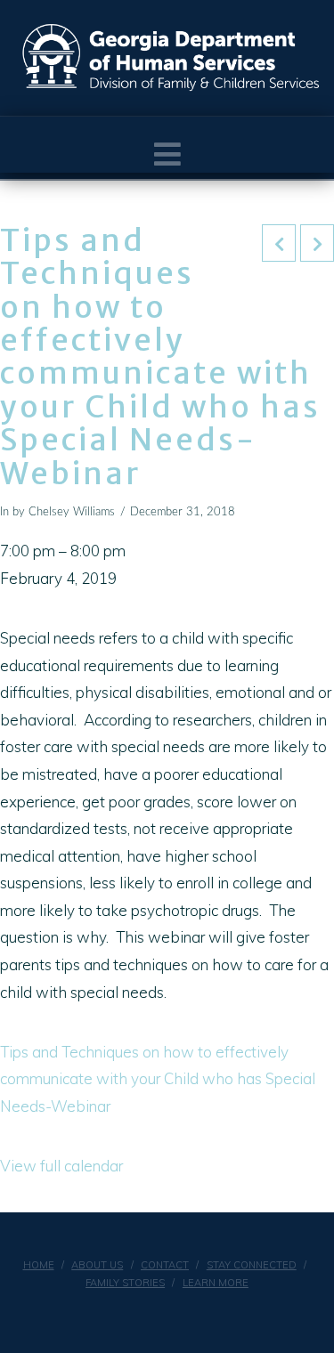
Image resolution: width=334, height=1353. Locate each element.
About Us (97, 1265)
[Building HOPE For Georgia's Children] (171, 57)
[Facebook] (156, 1314)
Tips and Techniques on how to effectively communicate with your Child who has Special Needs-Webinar (157, 1078)
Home (38, 1265)
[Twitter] (178, 1314)
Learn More (215, 1282)
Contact (165, 1265)
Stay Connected (252, 1265)
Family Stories (125, 1282)
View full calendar (61, 1165)
